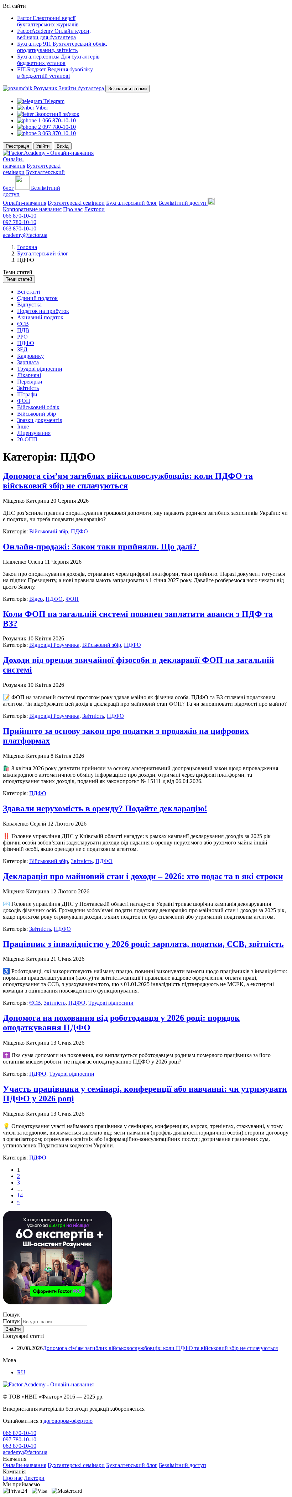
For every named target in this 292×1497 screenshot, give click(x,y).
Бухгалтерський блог (131, 203)
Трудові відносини (39, 369)
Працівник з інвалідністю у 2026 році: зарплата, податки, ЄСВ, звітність (143, 944)
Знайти (13, 1329)
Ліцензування (34, 433)
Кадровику (30, 356)
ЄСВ (23, 324)
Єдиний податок (37, 298)
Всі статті (28, 292)
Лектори (94, 209)
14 (20, 1195)
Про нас (73, 209)
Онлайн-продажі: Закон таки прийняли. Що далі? (101, 546)
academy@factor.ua (25, 235)
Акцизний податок (40, 317)
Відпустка (29, 304)
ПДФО (25, 343)
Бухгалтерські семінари (76, 203)
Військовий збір (36, 414)
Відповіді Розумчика (54, 645)
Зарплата (28, 362)
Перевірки (29, 382)
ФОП (23, 401)
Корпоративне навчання (32, 209)
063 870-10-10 (19, 228)
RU (21, 1372)
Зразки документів (39, 420)
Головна (27, 247)
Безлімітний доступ (182, 1465)
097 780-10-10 (19, 222)
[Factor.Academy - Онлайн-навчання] (48, 153)
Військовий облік (38, 407)
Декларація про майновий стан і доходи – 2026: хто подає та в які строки (143, 876)
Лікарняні (29, 375)
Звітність (28, 388)
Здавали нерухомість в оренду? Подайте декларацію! (105, 808)
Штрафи (27, 394)
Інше (23, 426)
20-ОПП (27, 439)
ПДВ (23, 330)
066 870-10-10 (19, 216)
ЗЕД (22, 349)
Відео (36, 599)
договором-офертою (68, 1421)
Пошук (12, 1321)
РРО (22, 337)
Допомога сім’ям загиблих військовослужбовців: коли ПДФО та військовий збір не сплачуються (160, 1348)
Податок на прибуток (43, 311)
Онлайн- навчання (14, 162)
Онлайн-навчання (24, 203)
